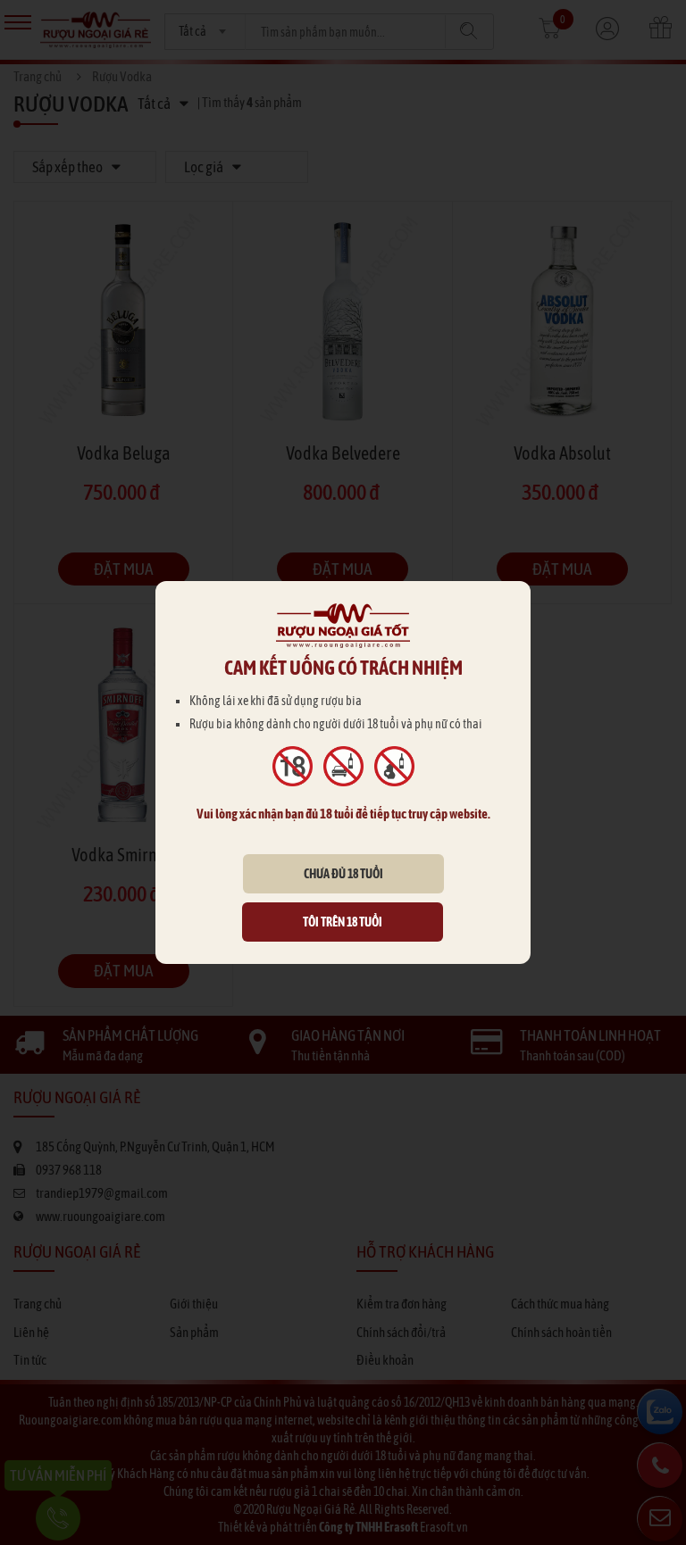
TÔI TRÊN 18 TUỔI (342, 922)
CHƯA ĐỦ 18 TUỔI (343, 874)
